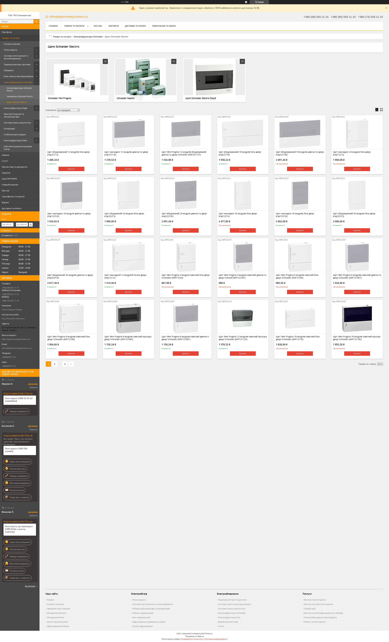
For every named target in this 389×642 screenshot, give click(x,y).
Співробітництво (10, 184)
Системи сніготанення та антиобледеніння (16, 57)
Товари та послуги (11, 38)
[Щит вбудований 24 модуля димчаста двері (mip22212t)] (185, 195)
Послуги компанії (12, 44)
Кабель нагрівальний (142, 613)
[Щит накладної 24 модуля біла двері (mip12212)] (357, 134)
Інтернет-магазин (55, 604)
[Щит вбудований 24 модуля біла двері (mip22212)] (128, 195)
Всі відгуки (30, 586)
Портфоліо (7, 32)
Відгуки (5, 202)
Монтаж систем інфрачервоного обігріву (323, 613)
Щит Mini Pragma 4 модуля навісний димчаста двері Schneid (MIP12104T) (242, 276)
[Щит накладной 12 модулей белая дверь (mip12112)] (128, 257)
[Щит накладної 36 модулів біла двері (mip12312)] (242, 195)
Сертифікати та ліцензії (13, 196)
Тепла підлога (10, 49)
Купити (71, 168)
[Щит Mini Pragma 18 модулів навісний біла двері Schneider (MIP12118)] (299, 318)
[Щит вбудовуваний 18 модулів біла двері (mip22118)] (242, 134)
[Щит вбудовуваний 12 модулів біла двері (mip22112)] (71, 134)
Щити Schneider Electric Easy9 (200, 98)
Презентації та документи (14, 166)
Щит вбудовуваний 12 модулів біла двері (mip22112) (68, 153)
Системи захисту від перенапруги (234, 604)
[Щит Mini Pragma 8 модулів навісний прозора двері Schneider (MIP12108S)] (128, 318)
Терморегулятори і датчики (17, 64)
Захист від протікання (57, 621)
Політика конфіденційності (216, 639)
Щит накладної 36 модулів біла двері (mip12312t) (295, 215)
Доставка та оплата (11, 208)
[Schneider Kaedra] (145, 80)
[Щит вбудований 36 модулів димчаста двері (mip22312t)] (71, 257)
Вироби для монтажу (228, 621)
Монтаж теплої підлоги (315, 599)
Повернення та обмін (164, 26)
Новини (5, 155)
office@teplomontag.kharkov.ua (16, 348)
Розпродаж (9, 128)
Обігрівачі (9, 70)
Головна (53, 26)
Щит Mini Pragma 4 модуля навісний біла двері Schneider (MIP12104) (186, 276)
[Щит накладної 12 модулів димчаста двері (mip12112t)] (128, 134)
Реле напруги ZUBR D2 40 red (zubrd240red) (18, 399)
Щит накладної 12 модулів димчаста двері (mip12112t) (126, 153)
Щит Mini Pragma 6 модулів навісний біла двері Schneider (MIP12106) (297, 276)
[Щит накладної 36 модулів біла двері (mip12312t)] (299, 195)
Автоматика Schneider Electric (20, 96)
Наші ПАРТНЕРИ (9, 178)
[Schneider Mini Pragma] (77, 80)
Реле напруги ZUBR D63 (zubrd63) (16, 450)
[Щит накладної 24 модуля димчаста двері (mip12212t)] (71, 195)
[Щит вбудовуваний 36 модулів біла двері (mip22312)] (357, 195)
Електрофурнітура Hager (16, 108)
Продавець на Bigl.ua (194, 636)
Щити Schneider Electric (17, 102)
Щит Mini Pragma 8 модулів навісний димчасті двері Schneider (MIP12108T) (185, 338)
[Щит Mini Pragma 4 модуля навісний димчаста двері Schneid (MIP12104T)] (242, 257)
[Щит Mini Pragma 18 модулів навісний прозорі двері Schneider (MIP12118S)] (357, 318)
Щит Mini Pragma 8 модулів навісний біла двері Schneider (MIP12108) (68, 338)
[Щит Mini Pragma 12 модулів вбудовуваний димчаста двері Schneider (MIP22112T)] (185, 134)
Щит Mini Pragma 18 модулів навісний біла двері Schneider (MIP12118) (298, 338)
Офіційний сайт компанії (58, 608)
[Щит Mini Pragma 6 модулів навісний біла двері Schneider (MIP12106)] (299, 257)
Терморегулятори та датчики (232, 599)
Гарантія (6, 172)
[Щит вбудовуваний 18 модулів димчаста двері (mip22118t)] (299, 134)
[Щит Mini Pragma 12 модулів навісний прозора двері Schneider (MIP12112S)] (242, 318)
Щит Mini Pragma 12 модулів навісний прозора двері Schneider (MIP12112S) (243, 338)
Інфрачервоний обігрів (58, 626)
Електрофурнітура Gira (229, 617)
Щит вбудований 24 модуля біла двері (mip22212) (124, 215)
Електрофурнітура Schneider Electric (19, 89)
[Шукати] (36, 21)
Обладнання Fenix (55, 617)
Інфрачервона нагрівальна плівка (148, 621)
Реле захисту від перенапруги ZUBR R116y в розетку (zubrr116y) (19, 529)
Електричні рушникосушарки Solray (18, 147)
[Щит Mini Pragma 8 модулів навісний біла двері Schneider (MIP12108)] (71, 318)
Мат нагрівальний (141, 617)
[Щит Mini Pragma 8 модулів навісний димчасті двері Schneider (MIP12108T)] (185, 318)
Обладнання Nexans (56, 613)
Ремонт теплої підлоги (314, 621)
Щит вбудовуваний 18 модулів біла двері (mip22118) (240, 153)
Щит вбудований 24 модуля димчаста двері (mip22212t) (184, 215)
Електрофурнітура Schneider (232, 613)
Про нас (5, 190)
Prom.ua (209, 634)
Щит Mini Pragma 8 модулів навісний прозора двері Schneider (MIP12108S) (127, 338)
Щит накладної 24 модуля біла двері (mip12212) (352, 153)
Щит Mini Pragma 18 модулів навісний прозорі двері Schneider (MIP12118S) (356, 338)
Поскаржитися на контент (192, 639)
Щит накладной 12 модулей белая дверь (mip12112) (125, 276)
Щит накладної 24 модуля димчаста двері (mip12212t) (69, 215)
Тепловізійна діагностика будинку (320, 617)
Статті (5, 161)
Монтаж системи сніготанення (318, 604)
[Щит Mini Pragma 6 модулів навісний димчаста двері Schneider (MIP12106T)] (357, 257)
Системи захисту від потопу (17, 122)
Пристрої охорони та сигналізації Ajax (14, 115)
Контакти (114, 26)
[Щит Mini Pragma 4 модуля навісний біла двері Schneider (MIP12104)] (185, 257)
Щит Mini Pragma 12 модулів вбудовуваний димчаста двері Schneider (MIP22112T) (184, 153)
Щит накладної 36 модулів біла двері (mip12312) (238, 215)
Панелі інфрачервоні (142, 626)
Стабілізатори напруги (15, 134)
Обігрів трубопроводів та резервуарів (151, 608)
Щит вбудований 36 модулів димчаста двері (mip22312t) (70, 276)
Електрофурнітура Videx (15, 140)
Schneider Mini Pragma (59, 98)
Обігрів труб (310, 608)
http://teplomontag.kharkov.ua (16, 339)
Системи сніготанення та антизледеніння (152, 604)
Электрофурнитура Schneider (18, 82)
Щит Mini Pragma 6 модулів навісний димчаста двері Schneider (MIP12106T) (357, 276)
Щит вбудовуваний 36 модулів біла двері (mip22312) (354, 215)
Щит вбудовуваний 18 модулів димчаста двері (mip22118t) (300, 153)
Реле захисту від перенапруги (18, 76)
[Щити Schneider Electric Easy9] (214, 80)
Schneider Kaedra (125, 98)
